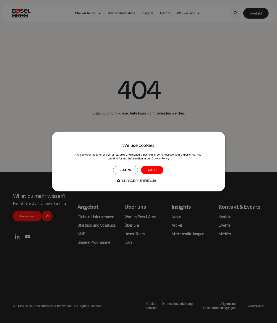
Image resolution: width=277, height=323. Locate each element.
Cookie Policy (160, 158)
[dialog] (138, 162)
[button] (138, 180)
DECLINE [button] (126, 170)
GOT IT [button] (152, 170)
